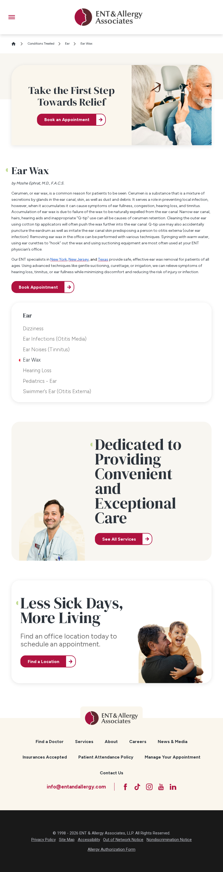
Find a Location (43, 661)
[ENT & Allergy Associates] (109, 17)
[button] (11, 17)
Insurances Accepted (45, 757)
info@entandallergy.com (76, 787)
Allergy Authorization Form (111, 849)
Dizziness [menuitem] (33, 328)
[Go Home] (15, 44)
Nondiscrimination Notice (169, 839)
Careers (137, 741)
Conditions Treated (40, 43)
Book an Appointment (66, 119)
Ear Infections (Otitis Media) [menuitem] (54, 339)
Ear (67, 43)
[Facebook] (125, 787)
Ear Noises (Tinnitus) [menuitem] (46, 349)
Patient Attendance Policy (105, 757)
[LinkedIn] (173, 787)
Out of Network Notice (123, 839)
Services (84, 741)
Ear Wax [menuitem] (32, 360)
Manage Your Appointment (172, 757)
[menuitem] (49, 741)
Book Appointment (38, 287)
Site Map (67, 839)
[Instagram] (149, 787)
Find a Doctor (50, 741)
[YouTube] (161, 787)
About (111, 741)
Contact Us (111, 772)
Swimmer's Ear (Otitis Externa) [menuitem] (57, 391)
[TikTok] (137, 787)
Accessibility (89, 839)
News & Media (172, 741)
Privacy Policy (43, 839)
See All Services (119, 539)
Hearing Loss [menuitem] (37, 370)
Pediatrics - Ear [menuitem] (40, 381)
